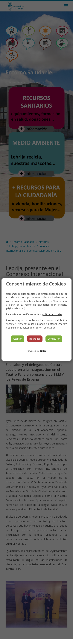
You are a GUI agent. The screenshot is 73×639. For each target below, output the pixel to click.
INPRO (42, 350)
